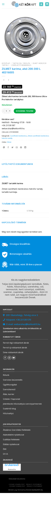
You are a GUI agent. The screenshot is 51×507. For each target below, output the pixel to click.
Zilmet (9, 142)
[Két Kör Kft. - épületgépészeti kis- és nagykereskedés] (24, 4)
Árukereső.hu (12, 469)
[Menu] (3, 4)
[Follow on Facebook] (5, 358)
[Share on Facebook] (8, 147)
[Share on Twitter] (12, 147)
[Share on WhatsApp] (4, 147)
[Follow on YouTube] (14, 358)
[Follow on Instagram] (9, 358)
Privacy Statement (34, 484)
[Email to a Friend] (17, 147)
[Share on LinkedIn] (25, 147)
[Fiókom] (41, 4)
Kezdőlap (6, 63)
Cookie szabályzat (17, 484)
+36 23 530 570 (23, 319)
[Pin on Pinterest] (21, 147)
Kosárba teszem (24, 111)
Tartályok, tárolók (21, 63)
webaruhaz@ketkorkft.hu (27, 324)
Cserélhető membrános (21, 65)
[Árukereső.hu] (12, 466)
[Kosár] (47, 4)
